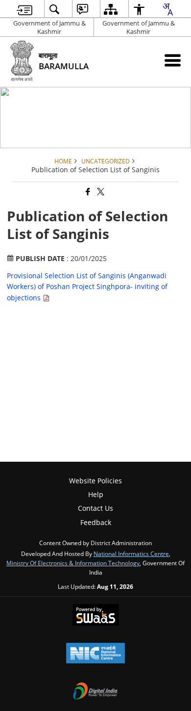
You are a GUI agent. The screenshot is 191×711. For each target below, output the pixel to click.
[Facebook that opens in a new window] (87, 191)
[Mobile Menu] (172, 60)
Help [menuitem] (95, 494)
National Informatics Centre (131, 553)
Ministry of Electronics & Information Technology (73, 563)
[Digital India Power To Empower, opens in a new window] (95, 692)
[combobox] (167, 9)
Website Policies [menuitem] (95, 480)
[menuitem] (24, 9)
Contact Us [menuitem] (95, 508)
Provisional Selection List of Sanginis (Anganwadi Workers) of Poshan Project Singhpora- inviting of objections (87, 286)
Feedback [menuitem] (95, 522)
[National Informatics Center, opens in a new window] (95, 654)
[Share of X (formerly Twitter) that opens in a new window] (100, 191)
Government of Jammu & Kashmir (49, 27)
